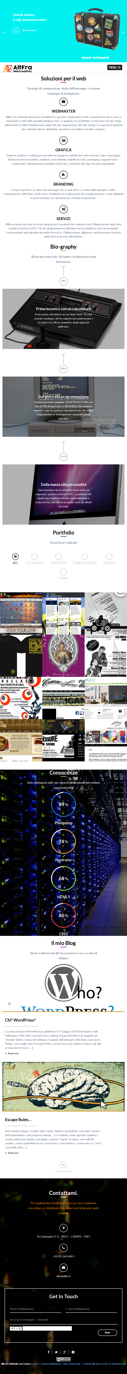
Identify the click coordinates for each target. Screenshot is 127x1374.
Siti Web (109, 563)
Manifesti (58, 563)
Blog (21, 1026)
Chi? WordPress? (20, 1020)
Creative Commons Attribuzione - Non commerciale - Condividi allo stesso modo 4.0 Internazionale (78, 1363)
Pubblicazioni (84, 563)
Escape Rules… (18, 1119)
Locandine (35, 563)
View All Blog (63, 1171)
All (15, 563)
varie (63, 578)
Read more (13, 1053)
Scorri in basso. (30, 30)
